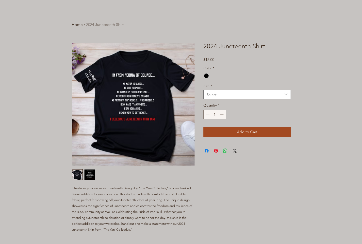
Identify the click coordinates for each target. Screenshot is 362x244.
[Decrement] (207, 114)
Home (77, 24)
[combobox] (247, 94)
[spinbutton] (214, 114)
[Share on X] (235, 151)
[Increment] (222, 114)
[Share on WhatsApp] (225, 151)
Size (207, 86)
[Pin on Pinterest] (216, 151)
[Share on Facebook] (207, 151)
